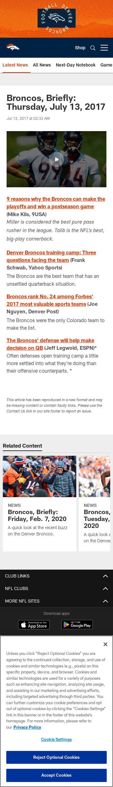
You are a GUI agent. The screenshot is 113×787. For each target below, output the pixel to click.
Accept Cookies (56, 775)
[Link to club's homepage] (12, 45)
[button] (56, 159)
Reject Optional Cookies (56, 757)
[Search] (92, 48)
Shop (80, 47)
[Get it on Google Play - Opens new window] (77, 627)
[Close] (105, 644)
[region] (56, 711)
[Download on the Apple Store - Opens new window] (33, 625)
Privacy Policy (27, 727)
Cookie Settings (56, 739)
